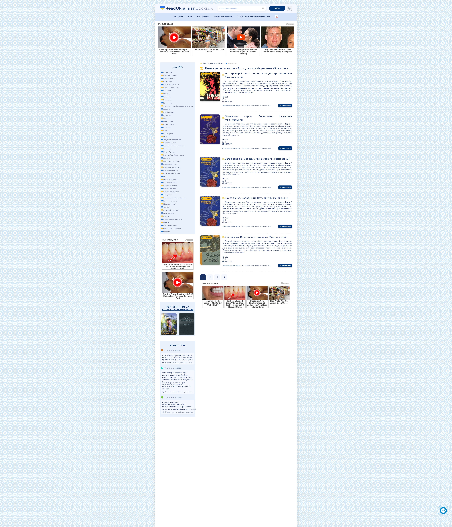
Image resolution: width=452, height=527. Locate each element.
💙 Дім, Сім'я (166, 91)
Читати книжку (285, 105)
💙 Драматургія (167, 133)
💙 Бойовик (165, 231)
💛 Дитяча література (169, 210)
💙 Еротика (165, 158)
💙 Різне (164, 176)
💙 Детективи (166, 115)
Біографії (178, 16)
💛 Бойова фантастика (170, 192)
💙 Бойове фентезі (168, 189)
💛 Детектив (166, 149)
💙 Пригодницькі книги (170, 84)
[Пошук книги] (263, 8)
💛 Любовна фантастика (170, 167)
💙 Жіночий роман (168, 152)
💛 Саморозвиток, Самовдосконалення (177, 106)
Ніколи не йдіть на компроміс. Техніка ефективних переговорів (179, 362)
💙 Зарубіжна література (171, 140)
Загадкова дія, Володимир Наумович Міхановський (257, 158)
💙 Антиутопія (166, 195)
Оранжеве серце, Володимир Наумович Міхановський (258, 118)
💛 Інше (164, 137)
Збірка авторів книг (223, 16)
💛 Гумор (164, 118)
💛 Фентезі (165, 94)
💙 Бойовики (166, 97)
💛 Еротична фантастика (171, 228)
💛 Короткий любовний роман (173, 155)
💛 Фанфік (165, 222)
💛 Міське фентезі (168, 204)
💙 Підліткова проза (169, 182)
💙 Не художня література (171, 219)
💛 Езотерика (166, 81)
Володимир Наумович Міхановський (256, 105)
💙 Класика (165, 109)
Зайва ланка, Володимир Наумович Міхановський (256, 198)
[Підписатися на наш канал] (276, 17)
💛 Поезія (165, 130)
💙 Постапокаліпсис (169, 225)
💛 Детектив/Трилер (169, 186)
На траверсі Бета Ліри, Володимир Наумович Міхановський (258, 75)
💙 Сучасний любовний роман (173, 146)
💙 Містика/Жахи (167, 213)
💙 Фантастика (167, 121)
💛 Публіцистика (167, 112)
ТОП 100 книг (203, 16)
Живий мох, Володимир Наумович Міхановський (256, 237)
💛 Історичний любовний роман (173, 198)
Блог (190, 16)
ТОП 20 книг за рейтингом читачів (253, 16)
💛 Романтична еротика (170, 161)
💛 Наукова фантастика (170, 173)
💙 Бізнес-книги (167, 103)
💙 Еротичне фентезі (169, 170)
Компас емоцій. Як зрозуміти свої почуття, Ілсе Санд (179, 392)
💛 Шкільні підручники (169, 88)
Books (189, 8)
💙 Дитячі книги (167, 127)
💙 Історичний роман (169, 201)
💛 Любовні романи (169, 75)
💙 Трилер (165, 207)
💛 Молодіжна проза (169, 179)
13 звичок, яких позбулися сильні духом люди (179, 412)
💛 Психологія (166, 100)
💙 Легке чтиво (167, 72)
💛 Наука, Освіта (167, 124)
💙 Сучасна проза (168, 78)
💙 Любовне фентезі (169, 164)
